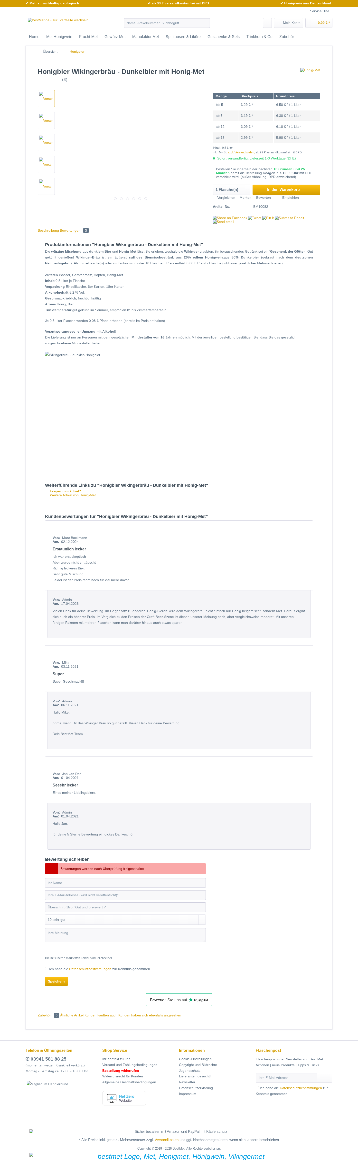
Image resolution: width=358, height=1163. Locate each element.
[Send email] (223, 222)
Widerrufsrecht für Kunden (122, 1076)
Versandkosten (167, 1140)
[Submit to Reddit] (289, 218)
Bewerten (263, 197)
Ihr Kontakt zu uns (116, 1059)
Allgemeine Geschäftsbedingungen (129, 1082)
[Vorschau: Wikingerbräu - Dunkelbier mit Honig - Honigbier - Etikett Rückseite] (46, 120)
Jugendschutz (189, 1071)
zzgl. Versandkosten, (241, 152)
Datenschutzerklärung (196, 1088)
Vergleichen (225, 197)
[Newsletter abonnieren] (324, 1078)
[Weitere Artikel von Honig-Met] (310, 76)
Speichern (56, 981)
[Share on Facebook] (230, 218)
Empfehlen (290, 197)
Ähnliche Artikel (72, 1015)
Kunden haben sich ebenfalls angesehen (149, 1015)
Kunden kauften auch (101, 1015)
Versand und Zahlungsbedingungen (129, 1065)
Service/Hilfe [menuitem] (319, 11)
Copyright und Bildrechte (198, 1065)
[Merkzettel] (267, 23)
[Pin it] (268, 218)
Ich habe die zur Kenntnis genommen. (100, 969)
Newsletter (187, 1082)
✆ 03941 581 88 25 (46, 1059)
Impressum (187, 1094)
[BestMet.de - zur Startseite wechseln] (58, 24)
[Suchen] (205, 23)
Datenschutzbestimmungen (90, 969)
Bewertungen (73, 230)
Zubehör (47, 1015)
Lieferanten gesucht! (195, 1076)
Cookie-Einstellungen (195, 1059)
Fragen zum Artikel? (65, 491)
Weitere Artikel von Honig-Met (72, 495)
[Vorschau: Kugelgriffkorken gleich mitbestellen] (46, 186)
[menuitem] (167, 25)
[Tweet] (254, 218)
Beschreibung (48, 230)
